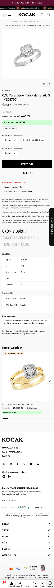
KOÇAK (5, 524)
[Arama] (42, 15)
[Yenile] (14, 507)
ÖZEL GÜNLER (9, 555)
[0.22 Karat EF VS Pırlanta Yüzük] (27, 376)
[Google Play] (9, 476)
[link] (4, 464)
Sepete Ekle (27, 164)
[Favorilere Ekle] (44, 84)
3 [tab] (14, 418)
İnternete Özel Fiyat (9, 116)
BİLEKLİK (6, 549)
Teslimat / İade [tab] (15, 244)
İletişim (6, 456)
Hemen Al (27, 173)
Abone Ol (37, 507)
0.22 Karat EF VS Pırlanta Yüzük (17, 405)
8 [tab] (35, 418)
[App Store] (4, 476)
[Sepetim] (48, 15)
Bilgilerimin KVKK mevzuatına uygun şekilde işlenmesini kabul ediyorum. (28, 515)
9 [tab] (39, 418)
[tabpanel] (27, 293)
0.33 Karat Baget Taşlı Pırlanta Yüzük (36, 26)
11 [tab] (48, 418)
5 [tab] (22, 418)
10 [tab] (43, 418)
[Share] (49, 84)
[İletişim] (10, 15)
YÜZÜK (5, 530)
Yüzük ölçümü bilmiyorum (35, 140)
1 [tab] (5, 418)
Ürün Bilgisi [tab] (13, 231)
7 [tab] (31, 418)
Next (50, 381)
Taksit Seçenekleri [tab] (18, 237)
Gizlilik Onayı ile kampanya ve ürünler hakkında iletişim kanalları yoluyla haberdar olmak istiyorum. (28, 514)
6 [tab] (27, 418)
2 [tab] (10, 418)
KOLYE (5, 536)
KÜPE (4, 542)
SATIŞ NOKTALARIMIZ (12, 452)
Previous (4, 381)
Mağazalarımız (10, 448)
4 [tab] (18, 418)
